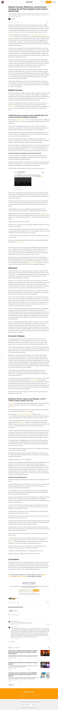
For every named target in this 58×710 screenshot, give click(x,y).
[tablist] (13, 611)
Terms (31, 701)
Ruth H (12, 627)
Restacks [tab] (16, 610)
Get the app (34, 704)
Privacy (27, 701)
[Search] (41, 2)
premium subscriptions (21, 576)
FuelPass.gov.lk (44, 213)
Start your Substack (26, 704)
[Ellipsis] (49, 621)
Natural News (11, 106)
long (24, 459)
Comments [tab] (11, 610)
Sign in (54, 2)
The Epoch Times (34, 380)
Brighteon (36, 35)
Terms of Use (34, 593)
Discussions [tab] (17, 647)
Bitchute (41, 35)
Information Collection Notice (29, 594)
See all (10, 684)
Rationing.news (19, 242)
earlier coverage (32, 149)
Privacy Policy (37, 594)
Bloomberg (26, 411)
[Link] (7, 90)
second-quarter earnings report (24, 414)
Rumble (31, 35)
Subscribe (49, 2)
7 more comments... (12, 641)
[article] (29, 655)
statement (22, 422)
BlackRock (11, 403)
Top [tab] (9, 647)
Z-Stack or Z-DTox (32, 262)
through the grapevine (21, 120)
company (12, 407)
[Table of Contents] (1, 355)
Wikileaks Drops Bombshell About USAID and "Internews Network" (23, 663)
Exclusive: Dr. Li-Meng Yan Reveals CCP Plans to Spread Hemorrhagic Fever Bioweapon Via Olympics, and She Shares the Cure (22, 652)
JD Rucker (13, 18)
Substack (23, 707)
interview (12, 541)
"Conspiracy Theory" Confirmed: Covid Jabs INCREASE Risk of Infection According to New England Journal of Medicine (22, 674)
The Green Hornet (14, 621)
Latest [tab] (12, 647)
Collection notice (36, 701)
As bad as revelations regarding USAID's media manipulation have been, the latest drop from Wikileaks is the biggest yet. (23, 666)
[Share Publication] (44, 2)
